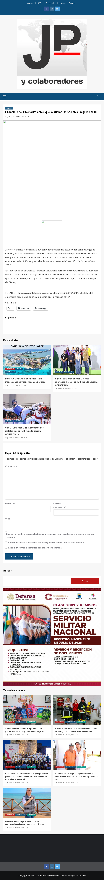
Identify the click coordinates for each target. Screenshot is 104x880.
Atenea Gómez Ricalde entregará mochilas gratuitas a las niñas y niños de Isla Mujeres (24, 730)
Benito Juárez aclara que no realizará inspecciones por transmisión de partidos (25, 380)
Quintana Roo (10, 372)
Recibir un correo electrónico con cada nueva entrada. (35, 547)
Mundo (27, 369)
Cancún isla (10, 369)
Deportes (9, 108)
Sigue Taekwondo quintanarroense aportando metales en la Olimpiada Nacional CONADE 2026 (76, 382)
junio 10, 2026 (19, 385)
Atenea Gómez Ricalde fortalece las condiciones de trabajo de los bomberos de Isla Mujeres (76, 730)
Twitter (72, 3)
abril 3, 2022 (20, 117)
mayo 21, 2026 (69, 389)
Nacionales (34, 369)
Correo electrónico (59, 505)
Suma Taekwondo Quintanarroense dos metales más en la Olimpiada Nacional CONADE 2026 (24, 431)
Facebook (50, 3)
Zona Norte (31, 722)
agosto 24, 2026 (19, 735)
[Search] (97, 96)
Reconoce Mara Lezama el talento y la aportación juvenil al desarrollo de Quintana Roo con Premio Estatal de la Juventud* (26, 776)
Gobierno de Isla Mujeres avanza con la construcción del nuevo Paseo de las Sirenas (24, 823)
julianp (10, 117)
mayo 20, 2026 (19, 438)
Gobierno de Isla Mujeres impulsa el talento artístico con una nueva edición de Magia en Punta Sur (76, 776)
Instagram (61, 3)
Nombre (10, 503)
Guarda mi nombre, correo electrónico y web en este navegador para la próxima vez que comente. (50, 536)
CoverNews (66, 875)
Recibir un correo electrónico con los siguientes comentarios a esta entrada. (46, 542)
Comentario (12, 466)
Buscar (7, 570)
